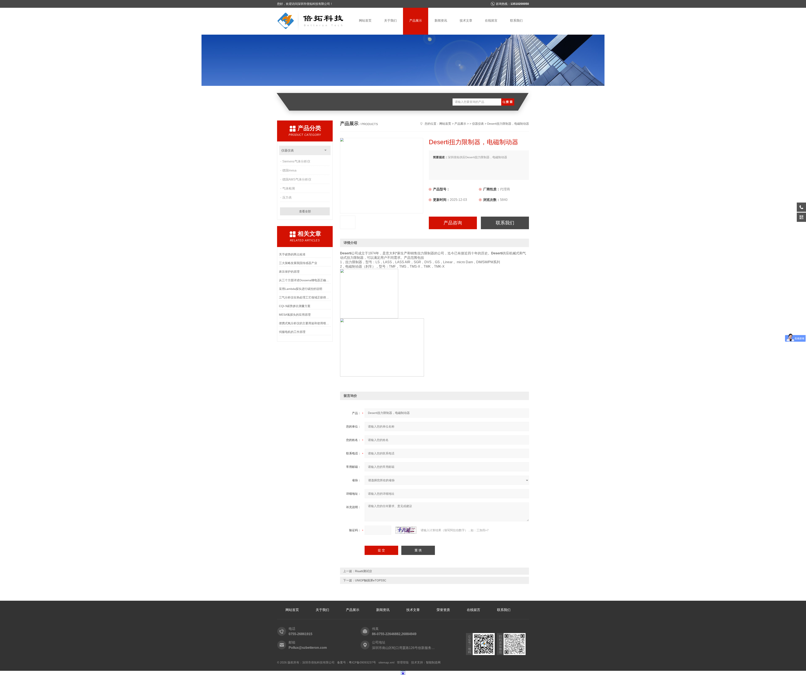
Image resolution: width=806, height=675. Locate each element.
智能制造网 (433, 662)
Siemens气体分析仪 (296, 161)
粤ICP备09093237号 (362, 662)
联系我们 (516, 20)
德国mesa (289, 170)
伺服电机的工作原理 (292, 332)
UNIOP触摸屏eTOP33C (370, 580)
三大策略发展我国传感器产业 (298, 263)
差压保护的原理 (289, 271)
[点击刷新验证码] (405, 530)
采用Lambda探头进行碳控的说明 (300, 288)
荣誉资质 (443, 610)
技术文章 (466, 20)
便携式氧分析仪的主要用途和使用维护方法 (305, 323)
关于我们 (390, 20)
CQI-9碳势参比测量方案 (294, 306)
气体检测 (288, 188)
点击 (325, 150)
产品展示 (415, 20)
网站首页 (365, 20)
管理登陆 (403, 662)
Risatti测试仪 (363, 571)
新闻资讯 (440, 20)
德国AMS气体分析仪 (296, 179)
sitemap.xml (386, 662)
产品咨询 (453, 222)
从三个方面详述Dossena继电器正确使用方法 (305, 280)
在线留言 (491, 20)
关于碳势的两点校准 (292, 254)
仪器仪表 (287, 150)
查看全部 (305, 211)
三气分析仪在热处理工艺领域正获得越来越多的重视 (305, 297)
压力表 (287, 197)
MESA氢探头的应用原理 (295, 314)
